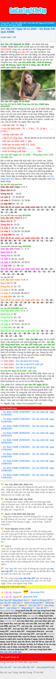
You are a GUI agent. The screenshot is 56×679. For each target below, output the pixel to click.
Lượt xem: (6, 37)
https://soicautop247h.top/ (29, 403)
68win (21, 605)
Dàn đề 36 (41, 608)
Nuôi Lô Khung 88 (33, 603)
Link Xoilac (12, 608)
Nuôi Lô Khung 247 (41, 600)
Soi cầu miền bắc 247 (24, 667)
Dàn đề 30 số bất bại (26, 367)
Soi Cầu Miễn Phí (18, 23)
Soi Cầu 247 (35, 605)
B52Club (50, 603)
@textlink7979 (37, 592)
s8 (13, 605)
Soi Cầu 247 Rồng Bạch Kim (14, 600)
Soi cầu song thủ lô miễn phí (29, 364)
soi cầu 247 (23, 52)
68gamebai (26, 608)
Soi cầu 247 (5, 667)
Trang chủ (5, 23)
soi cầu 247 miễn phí (10, 603)
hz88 (6, 605)
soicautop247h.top (45, 667)
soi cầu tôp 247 (27, 578)
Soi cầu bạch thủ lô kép (27, 361)
